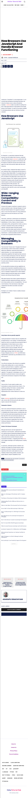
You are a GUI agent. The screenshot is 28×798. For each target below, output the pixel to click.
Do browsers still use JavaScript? (12, 458)
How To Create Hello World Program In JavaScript (12, 522)
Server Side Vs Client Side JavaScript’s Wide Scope (12, 508)
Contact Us (13, 747)
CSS (24, 438)
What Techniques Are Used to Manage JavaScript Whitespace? (12, 537)
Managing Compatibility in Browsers (10, 480)
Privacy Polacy (13, 750)
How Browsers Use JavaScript (9, 476)
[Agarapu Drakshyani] (2, 57)
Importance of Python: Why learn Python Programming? (7, 584)
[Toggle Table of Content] (23, 474)
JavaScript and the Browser (7, 460)
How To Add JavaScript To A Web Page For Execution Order (13, 512)
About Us (13, 744)
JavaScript (7, 54)
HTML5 (16, 353)
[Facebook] (2, 66)
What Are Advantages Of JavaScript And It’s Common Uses (13, 494)
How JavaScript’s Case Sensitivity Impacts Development (13, 540)
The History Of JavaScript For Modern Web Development (14, 498)
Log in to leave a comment (14, 609)
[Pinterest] (8, 66)
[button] (1, 66)
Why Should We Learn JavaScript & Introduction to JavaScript (12, 490)
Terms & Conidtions (13, 754)
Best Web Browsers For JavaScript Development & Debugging (12, 516)
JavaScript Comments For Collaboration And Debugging (13, 529)
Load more (14, 543)
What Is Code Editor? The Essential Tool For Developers (14, 505)
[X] (5, 66)
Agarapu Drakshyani (13, 57)
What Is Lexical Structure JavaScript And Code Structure (14, 526)
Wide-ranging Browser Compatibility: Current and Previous (12, 478)
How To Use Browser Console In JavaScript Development (14, 519)
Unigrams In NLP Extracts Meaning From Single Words (20, 584)
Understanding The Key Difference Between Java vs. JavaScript (12, 502)
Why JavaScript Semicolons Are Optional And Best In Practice (13, 533)
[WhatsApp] (11, 66)
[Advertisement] (14, 21)
